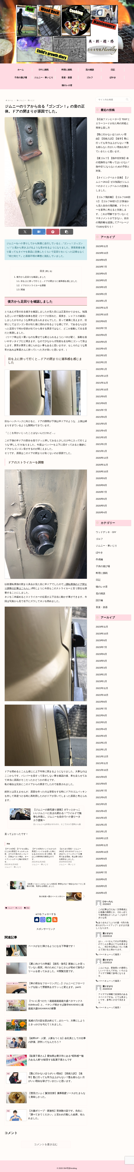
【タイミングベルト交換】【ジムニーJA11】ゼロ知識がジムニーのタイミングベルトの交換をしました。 (112, 184)
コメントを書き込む (46, 1144)
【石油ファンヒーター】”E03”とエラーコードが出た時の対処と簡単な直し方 (113, 123)
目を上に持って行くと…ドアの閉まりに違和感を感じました (49, 281)
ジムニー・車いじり (15, 908)
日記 (27, 908)
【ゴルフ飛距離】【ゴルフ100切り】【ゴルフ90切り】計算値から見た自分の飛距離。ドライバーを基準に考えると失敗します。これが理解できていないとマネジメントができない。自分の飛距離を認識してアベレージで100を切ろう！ (113, 212)
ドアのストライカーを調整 (33, 285)
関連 (23, 289)
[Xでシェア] (25, 232)
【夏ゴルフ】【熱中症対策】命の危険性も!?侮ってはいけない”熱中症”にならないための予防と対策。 (113, 164)
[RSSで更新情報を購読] (54, 919)
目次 (42, 271)
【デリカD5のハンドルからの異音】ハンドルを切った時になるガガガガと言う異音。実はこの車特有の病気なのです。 (44, 854)
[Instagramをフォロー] (42, 919)
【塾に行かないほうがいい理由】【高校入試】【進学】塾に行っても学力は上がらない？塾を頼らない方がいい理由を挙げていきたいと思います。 (112, 143)
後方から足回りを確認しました (31, 277)
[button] (66, 232)
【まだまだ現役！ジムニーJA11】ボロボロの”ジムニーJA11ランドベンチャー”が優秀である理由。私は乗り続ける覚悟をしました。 (71, 854)
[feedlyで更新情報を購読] (48, 919)
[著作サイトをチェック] (36, 919)
